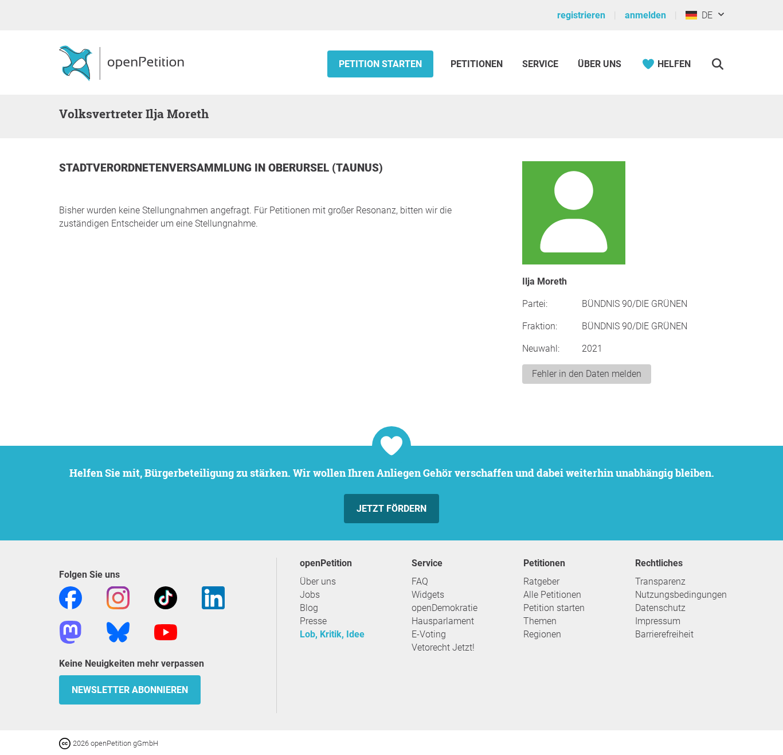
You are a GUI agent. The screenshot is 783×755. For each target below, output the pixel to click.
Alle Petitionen (552, 594)
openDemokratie (444, 607)
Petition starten (380, 64)
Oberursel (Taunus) (325, 167)
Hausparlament (443, 621)
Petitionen (478, 64)
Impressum (657, 621)
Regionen (542, 634)
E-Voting (429, 634)
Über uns (318, 581)
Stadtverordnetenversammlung (157, 167)
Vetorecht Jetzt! (443, 647)
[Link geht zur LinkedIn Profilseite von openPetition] (213, 596)
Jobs (310, 594)
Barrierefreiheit (664, 634)
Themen (540, 621)
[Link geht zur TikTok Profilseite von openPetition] (165, 596)
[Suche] (717, 64)
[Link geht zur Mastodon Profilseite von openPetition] (70, 631)
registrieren (581, 15)
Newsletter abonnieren (130, 689)
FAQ (420, 581)
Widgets (428, 594)
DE (704, 15)
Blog (309, 607)
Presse (313, 621)
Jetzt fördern (391, 508)
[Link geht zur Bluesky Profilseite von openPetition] (118, 631)
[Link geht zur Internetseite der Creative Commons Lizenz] (66, 742)
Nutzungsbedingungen (681, 594)
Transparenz (660, 581)
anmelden (645, 15)
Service (540, 64)
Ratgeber (541, 581)
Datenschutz (660, 607)
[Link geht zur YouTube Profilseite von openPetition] (165, 631)
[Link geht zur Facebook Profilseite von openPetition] (70, 596)
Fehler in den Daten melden (586, 373)
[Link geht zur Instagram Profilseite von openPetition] (118, 596)
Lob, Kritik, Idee (332, 634)
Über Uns (599, 64)
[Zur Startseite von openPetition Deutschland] (123, 62)
